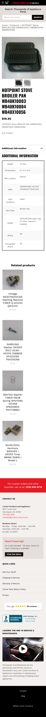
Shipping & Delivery (11, 578)
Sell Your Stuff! (9, 572)
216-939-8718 (8, 515)
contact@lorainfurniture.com (15, 517)
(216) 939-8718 (34, 487)
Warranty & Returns (11, 583)
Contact (23, 691)
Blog (23, 696)
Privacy (5, 595)
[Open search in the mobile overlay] (23, 17)
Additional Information (14, 148)
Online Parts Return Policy (14, 589)
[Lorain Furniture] (25, 2)
